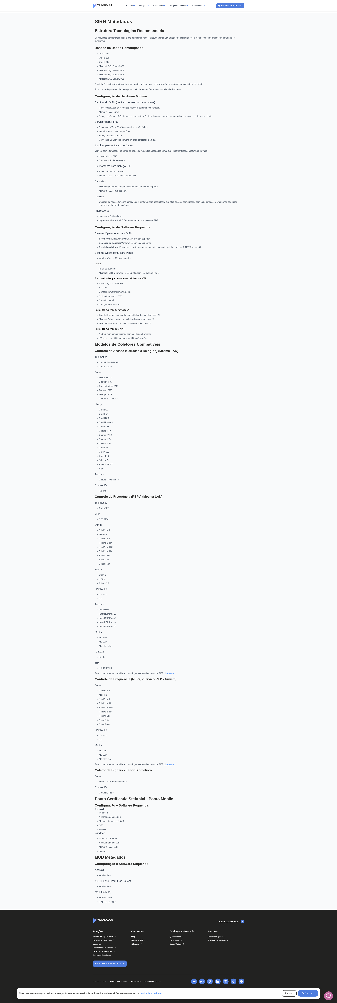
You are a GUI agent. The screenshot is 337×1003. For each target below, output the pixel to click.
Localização (174, 940)
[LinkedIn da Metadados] (218, 981)
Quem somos (175, 937)
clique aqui (169, 673)
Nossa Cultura (175, 944)
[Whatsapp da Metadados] (202, 981)
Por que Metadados (177, 5)
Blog (133, 937)
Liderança (97, 944)
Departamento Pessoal (102, 940)
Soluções (143, 5)
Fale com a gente (215, 937)
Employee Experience (102, 955)
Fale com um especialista (109, 963)
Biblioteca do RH (138, 940)
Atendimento (197, 5)
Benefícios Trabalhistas (102, 951)
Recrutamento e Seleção (103, 948)
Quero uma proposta (230, 5)
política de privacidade (151, 993)
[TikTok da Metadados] (233, 981)
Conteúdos (158, 5)
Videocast (135, 944)
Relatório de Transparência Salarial (145, 981)
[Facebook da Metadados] (210, 981)
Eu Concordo (308, 993)
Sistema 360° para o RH (103, 937)
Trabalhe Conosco (100, 981)
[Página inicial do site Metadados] (103, 920)
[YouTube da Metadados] (226, 981)
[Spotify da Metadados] (241, 981)
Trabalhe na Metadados (218, 940)
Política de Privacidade (119, 981)
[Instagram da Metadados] (194, 981)
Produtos (129, 5)
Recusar (289, 993)
